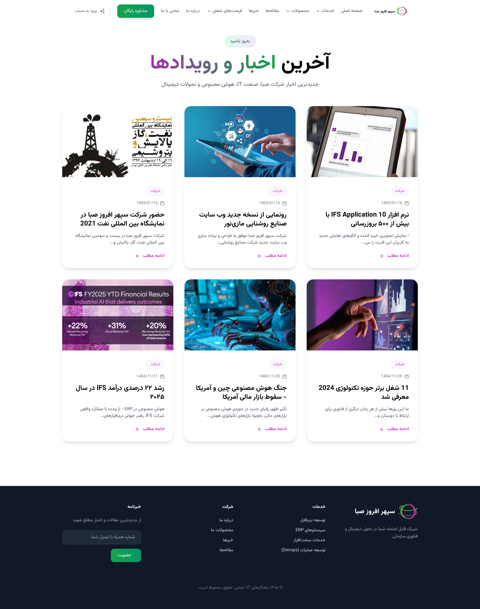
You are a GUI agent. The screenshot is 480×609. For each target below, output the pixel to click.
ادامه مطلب (398, 256)
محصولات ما (222, 530)
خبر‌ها (254, 10)
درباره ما (226, 520)
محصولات (300, 10)
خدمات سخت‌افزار (310, 540)
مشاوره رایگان (136, 10)
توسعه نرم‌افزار (313, 520)
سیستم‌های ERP (311, 530)
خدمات (327, 10)
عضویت (124, 555)
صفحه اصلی (351, 10)
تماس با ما (170, 10)
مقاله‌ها (272, 10)
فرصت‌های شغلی (227, 10)
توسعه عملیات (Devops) (303, 550)
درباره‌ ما (193, 10)
